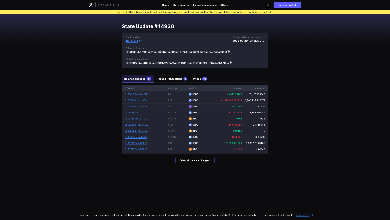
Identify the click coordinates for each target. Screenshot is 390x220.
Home (165, 5)
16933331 (132, 41)
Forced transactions (205, 5)
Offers (224, 5)
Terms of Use (302, 215)
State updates (181, 5)
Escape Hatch (222, 12)
